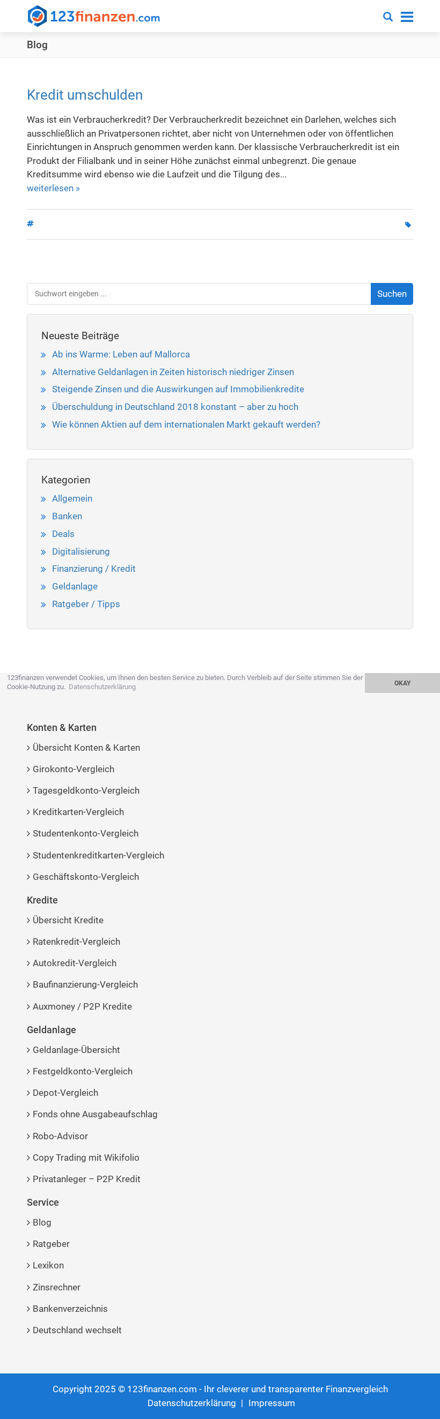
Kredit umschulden (85, 95)
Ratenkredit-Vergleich (76, 941)
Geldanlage (75, 586)
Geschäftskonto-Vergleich (86, 876)
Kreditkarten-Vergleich (78, 811)
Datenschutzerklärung (192, 1403)
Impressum (271, 1403)
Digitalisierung (81, 551)
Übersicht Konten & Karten (86, 747)
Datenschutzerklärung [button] (102, 687)
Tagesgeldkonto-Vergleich (86, 790)
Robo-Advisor (60, 1136)
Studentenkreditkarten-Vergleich (98, 855)
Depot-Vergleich (65, 1092)
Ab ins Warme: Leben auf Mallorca (121, 354)
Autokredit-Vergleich (74, 963)
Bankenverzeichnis (70, 1308)
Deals (63, 533)
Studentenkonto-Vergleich (85, 833)
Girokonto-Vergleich (73, 769)
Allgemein (72, 498)
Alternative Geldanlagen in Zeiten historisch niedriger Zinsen (173, 372)
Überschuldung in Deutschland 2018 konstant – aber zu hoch (175, 406)
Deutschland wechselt (77, 1330)
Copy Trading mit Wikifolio (86, 1157)
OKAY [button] (402, 683)
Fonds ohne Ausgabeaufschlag (95, 1114)
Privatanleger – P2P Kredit (87, 1179)
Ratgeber (51, 1243)
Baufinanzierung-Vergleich (85, 984)
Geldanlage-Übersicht (76, 1049)
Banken (67, 516)
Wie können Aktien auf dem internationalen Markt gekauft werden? (186, 424)
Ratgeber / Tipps (86, 604)
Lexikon (48, 1265)
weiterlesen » (53, 188)
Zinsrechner (56, 1287)
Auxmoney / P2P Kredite (82, 1006)
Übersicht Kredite (68, 920)
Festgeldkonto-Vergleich (83, 1071)
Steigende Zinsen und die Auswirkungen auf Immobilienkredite (178, 389)
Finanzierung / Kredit (94, 568)
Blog (37, 45)
